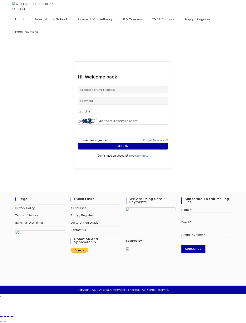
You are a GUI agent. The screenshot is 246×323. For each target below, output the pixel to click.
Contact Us (78, 230)
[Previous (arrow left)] (1, 321)
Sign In (122, 146)
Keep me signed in (95, 140)
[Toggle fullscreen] (4, 316)
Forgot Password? (155, 140)
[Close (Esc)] (11, 316)
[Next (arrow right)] (4, 321)
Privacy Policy (25, 208)
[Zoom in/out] (1, 316)
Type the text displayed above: (117, 121)
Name (186, 209)
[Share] (8, 316)
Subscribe (193, 248)
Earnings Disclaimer (29, 222)
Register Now (138, 155)
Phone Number (193, 234)
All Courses (78, 208)
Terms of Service (26, 215)
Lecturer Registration (85, 222)
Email (186, 222)
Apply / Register (82, 215)
